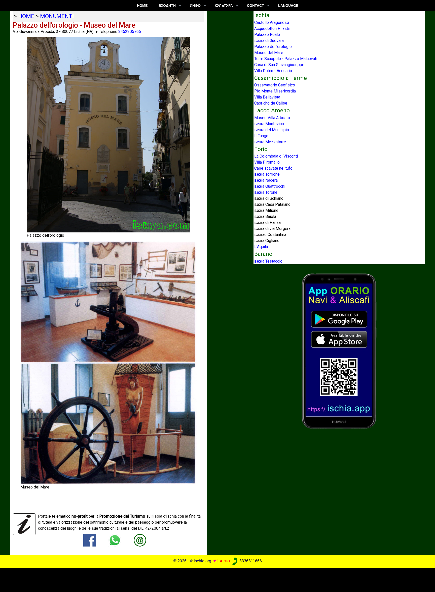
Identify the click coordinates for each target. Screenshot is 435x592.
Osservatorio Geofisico (274, 85)
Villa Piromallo (267, 162)
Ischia (223, 560)
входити (167, 6)
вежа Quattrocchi (269, 186)
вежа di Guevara (269, 40)
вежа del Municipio (271, 129)
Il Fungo (261, 135)
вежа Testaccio (268, 261)
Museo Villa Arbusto (272, 117)
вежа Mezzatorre (270, 141)
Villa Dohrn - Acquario (273, 70)
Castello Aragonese (271, 22)
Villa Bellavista (267, 97)
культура (224, 6)
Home (142, 6)
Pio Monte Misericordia (275, 91)
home (26, 16)
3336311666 (250, 561)
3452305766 (129, 31)
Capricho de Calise (270, 103)
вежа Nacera (266, 180)
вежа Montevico (269, 123)
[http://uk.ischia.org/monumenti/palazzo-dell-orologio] (140, 539)
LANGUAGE (288, 6)
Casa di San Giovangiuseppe (279, 64)
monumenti (57, 16)
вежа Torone (265, 192)
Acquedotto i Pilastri (272, 28)
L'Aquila (261, 246)
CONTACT (255, 6)
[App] (339, 350)
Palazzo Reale (267, 34)
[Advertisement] (213, 579)
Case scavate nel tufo (273, 168)
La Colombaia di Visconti (276, 156)
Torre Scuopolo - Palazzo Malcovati (285, 58)
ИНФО (195, 6)
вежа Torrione (267, 174)
